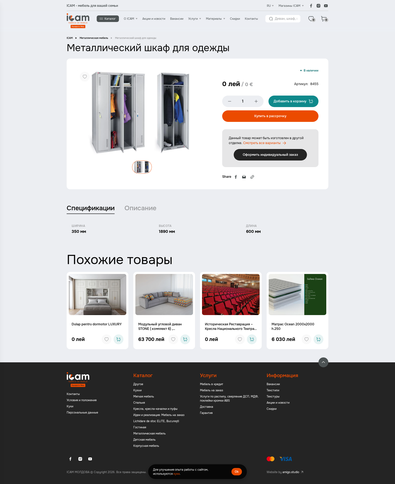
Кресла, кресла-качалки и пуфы (155, 409)
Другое (138, 384)
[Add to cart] (118, 339)
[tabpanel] (197, 229)
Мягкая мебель (143, 396)
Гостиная (139, 427)
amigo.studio (290, 472)
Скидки (235, 19)
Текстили (273, 390)
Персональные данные (82, 412)
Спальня (139, 402)
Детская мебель (144, 439)
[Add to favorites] (107, 339)
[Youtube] (325, 5)
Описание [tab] (140, 208)
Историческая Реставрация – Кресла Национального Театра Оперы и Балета (229, 328)
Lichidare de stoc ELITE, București (156, 421)
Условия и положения (81, 400)
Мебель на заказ (211, 390)
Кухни (137, 390)
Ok (237, 472)
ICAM (70, 38)
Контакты (251, 19)
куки (176, 474)
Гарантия (206, 413)
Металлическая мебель (94, 38)
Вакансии (176, 19)
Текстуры (273, 396)
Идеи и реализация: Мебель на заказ (158, 415)
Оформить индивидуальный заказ (270, 154)
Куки (70, 406)
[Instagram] (318, 5)
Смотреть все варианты (262, 143)
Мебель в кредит (211, 384)
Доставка (206, 407)
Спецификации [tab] (91, 208)
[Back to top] (323, 362)
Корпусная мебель (146, 446)
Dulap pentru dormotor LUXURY (97, 324)
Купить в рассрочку (270, 116)
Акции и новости (153, 19)
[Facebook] (311, 5)
